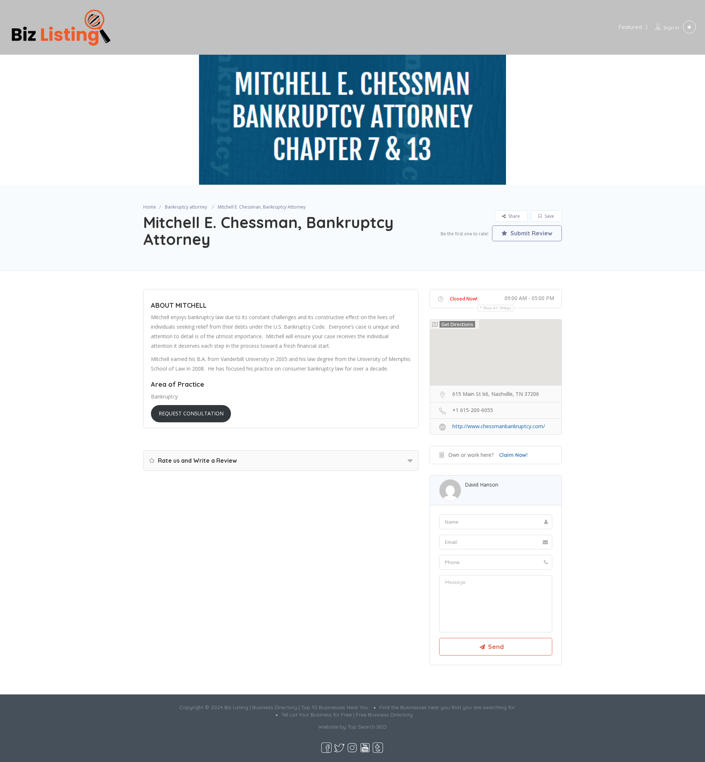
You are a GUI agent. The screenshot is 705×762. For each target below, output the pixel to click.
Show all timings (497, 308)
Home (149, 207)
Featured (630, 27)
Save (548, 216)
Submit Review (530, 233)
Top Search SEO (367, 726)
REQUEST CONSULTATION (191, 413)
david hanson (481, 484)
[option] (352, 120)
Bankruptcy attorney (186, 207)
